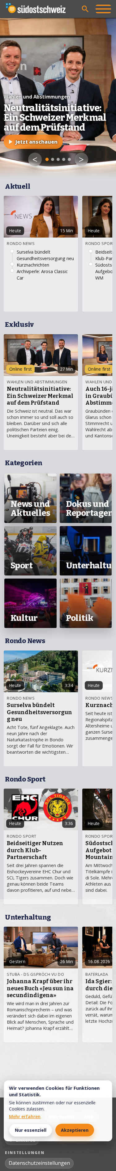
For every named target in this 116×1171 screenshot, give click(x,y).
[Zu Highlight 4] (63, 159)
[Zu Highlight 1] (47, 159)
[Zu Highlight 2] (52, 159)
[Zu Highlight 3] (58, 159)
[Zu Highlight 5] (69, 159)
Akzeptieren (74, 1130)
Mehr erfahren (25, 1116)
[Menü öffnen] (103, 9)
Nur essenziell (30, 1130)
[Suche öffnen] (85, 9)
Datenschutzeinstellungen (39, 1163)
